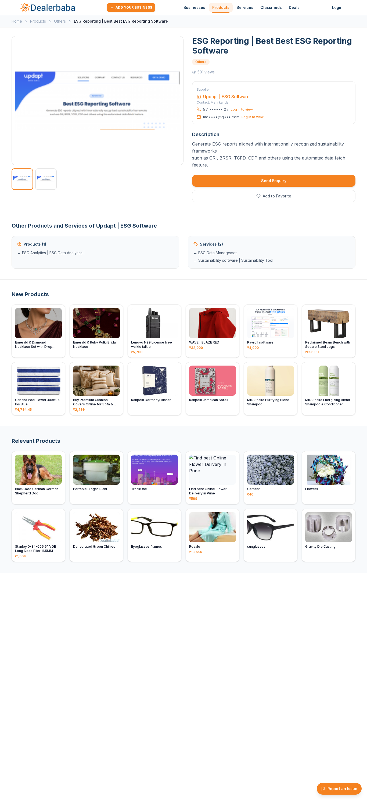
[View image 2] (46, 179)
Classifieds (271, 7)
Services (244, 7)
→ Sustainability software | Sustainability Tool (233, 260)
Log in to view (242, 109)
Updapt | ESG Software (226, 96)
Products (220, 7)
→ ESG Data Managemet (215, 252)
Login (337, 7)
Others (60, 21)
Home (17, 21)
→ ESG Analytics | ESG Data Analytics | (51, 252)
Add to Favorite (277, 196)
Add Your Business (134, 7)
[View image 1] (22, 179)
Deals (294, 7)
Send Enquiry (273, 180)
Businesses (194, 7)
